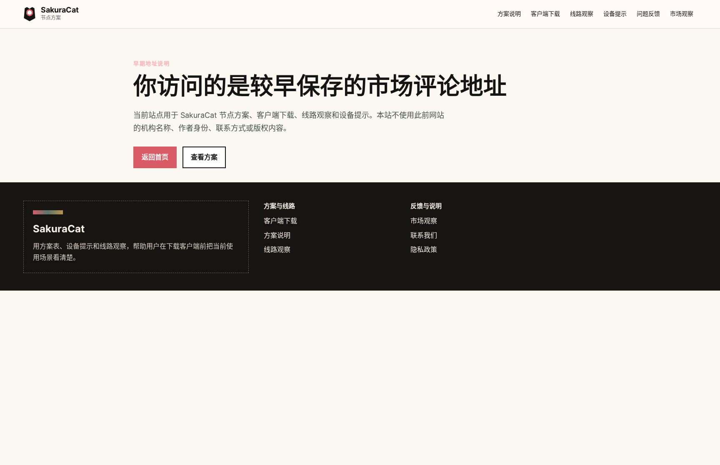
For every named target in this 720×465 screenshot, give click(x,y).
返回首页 (155, 157)
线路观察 (581, 13)
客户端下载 (545, 13)
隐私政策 (423, 249)
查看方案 (204, 157)
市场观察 (681, 13)
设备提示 (615, 13)
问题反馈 (648, 13)
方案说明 (509, 13)
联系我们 (423, 235)
